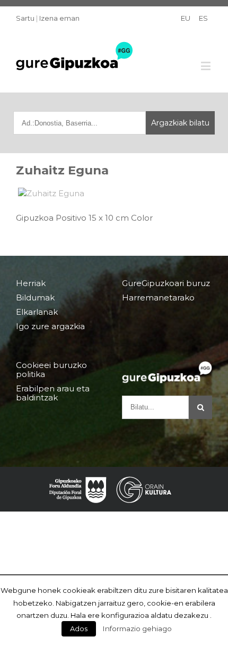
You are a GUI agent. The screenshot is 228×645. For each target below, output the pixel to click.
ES (203, 18)
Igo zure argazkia (50, 326)
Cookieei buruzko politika (51, 370)
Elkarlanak (37, 312)
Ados (78, 628)
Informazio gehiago (137, 628)
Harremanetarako (158, 297)
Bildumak (35, 297)
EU (185, 18)
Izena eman (59, 18)
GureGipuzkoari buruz (166, 283)
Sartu (25, 18)
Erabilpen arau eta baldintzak (53, 393)
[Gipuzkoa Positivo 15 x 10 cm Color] (114, 194)
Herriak (31, 283)
